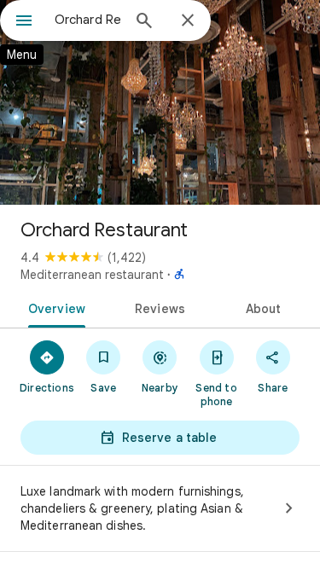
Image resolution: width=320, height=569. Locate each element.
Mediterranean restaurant (92, 274)
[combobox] (87, 19)
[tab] (54, 307)
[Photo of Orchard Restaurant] (160, 102)
